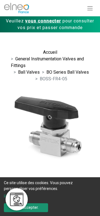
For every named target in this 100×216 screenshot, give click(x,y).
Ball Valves (29, 72)
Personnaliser (16, 196)
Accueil (50, 52)
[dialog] (50, 196)
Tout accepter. (26, 207)
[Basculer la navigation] (90, 8)
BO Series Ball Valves (67, 72)
